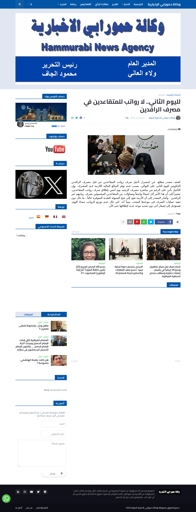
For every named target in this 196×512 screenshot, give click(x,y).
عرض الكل (75, 231)
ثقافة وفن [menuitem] (85, 4)
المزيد (31, 218)
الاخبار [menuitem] (127, 4)
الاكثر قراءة (53, 314)
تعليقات (28, 314)
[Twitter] (76, 117)
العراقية (161, 95)
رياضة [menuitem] (73, 4)
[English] (63, 218)
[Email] (130, 221)
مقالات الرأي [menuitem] (101, 4)
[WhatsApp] (72, 117)
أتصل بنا (18, 508)
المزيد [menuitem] (63, 4)
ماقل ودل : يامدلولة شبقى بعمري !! (34, 327)
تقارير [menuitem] (115, 4)
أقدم (75, 361)
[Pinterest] (137, 221)
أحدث (177, 361)
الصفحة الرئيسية (174, 95)
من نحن (29, 508)
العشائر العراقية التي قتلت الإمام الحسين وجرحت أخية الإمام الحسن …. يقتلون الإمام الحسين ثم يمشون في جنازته (32, 345)
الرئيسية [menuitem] (138, 4)
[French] (54, 218)
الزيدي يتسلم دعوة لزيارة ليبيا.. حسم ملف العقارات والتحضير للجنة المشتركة (129, 270)
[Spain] (37, 218)
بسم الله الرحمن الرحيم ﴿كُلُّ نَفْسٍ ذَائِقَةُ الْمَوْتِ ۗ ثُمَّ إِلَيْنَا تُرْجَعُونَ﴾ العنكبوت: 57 (90, 270)
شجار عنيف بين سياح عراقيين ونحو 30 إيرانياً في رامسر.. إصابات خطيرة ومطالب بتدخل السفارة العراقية (165, 271)
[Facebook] (81, 117)
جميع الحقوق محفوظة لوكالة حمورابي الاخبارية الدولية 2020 (152, 508)
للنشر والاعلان (42, 508)
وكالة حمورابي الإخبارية (164, 4)
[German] (46, 218)
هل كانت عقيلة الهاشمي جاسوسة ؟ (34, 361)
